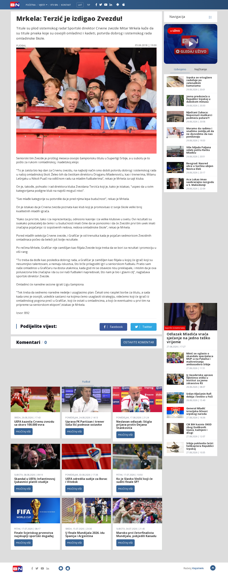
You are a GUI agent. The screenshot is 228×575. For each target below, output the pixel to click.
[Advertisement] (57, 366)
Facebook (116, 327)
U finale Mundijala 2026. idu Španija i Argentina (85, 534)
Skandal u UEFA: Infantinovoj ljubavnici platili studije (34, 480)
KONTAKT (66, 4)
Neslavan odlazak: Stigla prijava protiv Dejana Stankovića (134, 425)
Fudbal (86, 381)
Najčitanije (200, 69)
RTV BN (54, 4)
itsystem (198, 568)
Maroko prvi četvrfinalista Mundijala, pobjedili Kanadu (136, 534)
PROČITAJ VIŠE (23, 431)
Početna (31, 4)
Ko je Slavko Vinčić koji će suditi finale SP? (134, 480)
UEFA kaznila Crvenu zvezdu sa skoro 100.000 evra (34, 423)
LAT (80, 4)
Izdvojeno (180, 69)
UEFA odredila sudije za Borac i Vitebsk (86, 480)
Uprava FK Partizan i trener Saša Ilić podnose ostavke (84, 423)
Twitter (147, 327)
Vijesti (42, 4)
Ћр (88, 4)
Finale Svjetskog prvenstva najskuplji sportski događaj (34, 534)
